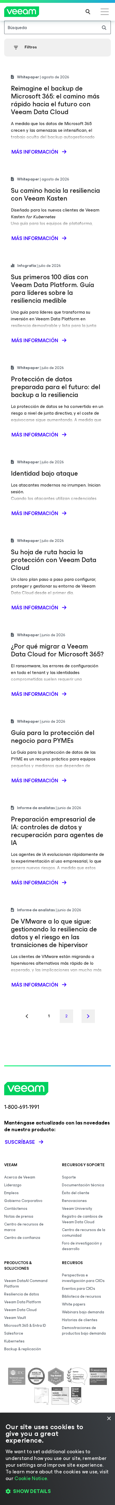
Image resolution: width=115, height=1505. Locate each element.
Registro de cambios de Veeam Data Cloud (82, 1219)
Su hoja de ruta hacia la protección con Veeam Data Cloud (53, 559)
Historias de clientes (79, 1320)
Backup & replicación (22, 1349)
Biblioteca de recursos (81, 1296)
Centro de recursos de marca (24, 1227)
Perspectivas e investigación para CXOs (83, 1278)
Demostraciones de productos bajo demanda (84, 1331)
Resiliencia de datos (21, 1294)
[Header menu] (105, 12)
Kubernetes (14, 1341)
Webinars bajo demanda (83, 1312)
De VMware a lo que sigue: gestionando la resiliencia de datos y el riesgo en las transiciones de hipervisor (54, 933)
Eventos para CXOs (78, 1288)
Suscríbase (20, 1142)
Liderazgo (12, 1185)
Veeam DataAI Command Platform (25, 1284)
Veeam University (77, 1208)
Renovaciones (74, 1201)
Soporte (69, 1177)
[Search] (88, 12)
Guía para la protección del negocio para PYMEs (52, 736)
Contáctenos (15, 1208)
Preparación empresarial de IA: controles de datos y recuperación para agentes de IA (57, 831)
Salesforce (13, 1333)
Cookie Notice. (31, 1478)
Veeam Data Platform (22, 1302)
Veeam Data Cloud (20, 1310)
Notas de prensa (18, 1216)
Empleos (11, 1193)
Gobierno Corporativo (23, 1201)
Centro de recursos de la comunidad (83, 1233)
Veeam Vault (15, 1317)
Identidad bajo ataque (44, 473)
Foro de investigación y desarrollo (82, 1246)
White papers (73, 1304)
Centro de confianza (22, 1237)
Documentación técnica (83, 1185)
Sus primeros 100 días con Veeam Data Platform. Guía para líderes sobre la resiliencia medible (52, 288)
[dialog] (57, 1459)
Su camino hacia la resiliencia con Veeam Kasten (55, 194)
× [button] (109, 1419)
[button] (57, 1491)
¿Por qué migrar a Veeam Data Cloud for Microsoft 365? (57, 650)
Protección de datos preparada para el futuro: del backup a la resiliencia (55, 387)
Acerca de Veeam (19, 1177)
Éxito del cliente (75, 1193)
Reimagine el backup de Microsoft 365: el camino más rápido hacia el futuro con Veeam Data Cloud (55, 100)
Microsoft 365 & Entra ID (25, 1325)
